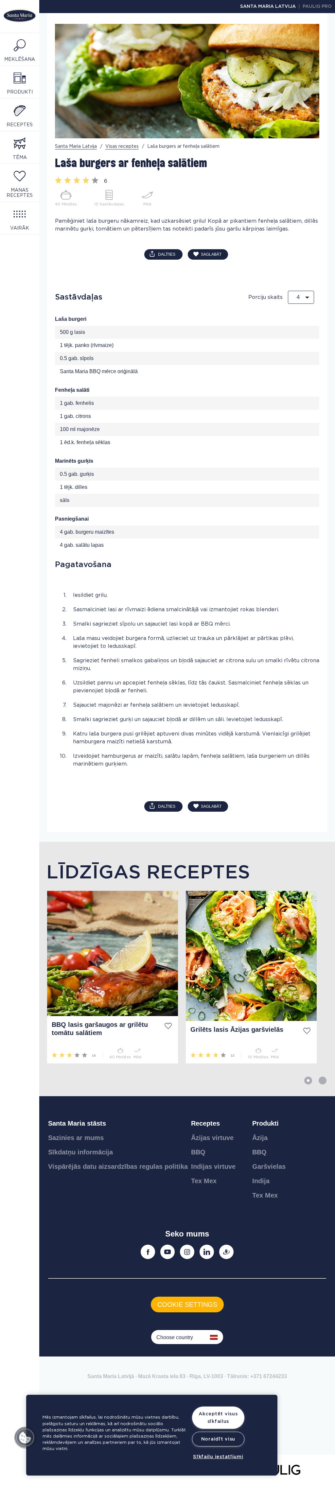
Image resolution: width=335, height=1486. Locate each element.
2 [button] (322, 1080)
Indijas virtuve (213, 1166)
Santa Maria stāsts (77, 1123)
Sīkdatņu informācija (80, 1152)
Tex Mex (204, 1180)
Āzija (260, 1137)
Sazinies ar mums (76, 1137)
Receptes (205, 1123)
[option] (108, 977)
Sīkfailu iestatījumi (218, 1456)
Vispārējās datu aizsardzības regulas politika (118, 1166)
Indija (261, 1180)
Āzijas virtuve (212, 1137)
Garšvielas (269, 1166)
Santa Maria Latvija (268, 6)
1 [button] (308, 1080)
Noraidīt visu (218, 1439)
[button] (25, 1437)
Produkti (265, 1123)
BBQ (198, 1152)
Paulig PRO (317, 6)
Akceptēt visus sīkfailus (218, 1417)
